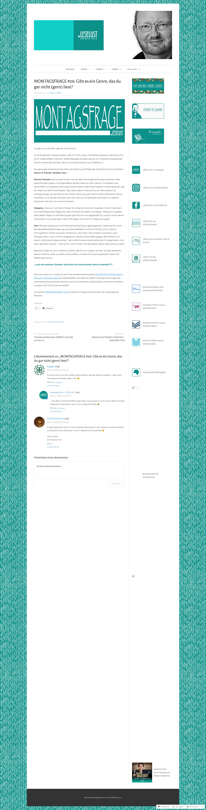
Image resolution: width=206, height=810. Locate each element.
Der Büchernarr (55, 418)
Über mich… (132, 69)
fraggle (51, 366)
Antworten (53, 386)
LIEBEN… (100, 69)
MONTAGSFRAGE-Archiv (57, 292)
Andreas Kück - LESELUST (62, 392)
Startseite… (70, 69)
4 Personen (58, 382)
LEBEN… (115, 69)
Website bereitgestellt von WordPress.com (103, 797)
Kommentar (115, 484)
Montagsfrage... (56, 322)
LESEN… (84, 69)
